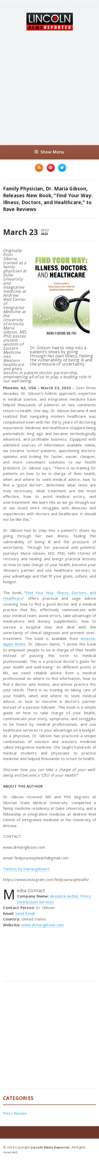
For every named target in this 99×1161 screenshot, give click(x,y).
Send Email (25, 913)
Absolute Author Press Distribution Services (54, 898)
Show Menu (52, 152)
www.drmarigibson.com (43, 924)
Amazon (88, 638)
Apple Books (14, 644)
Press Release (15, 1113)
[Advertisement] (49, 87)
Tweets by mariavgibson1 (26, 868)
